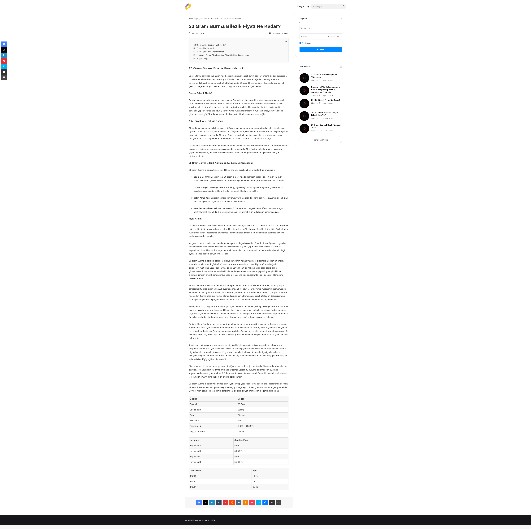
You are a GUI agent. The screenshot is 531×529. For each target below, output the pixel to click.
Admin (315, 80)
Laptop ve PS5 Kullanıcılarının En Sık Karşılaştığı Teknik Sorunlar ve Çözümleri (325, 89)
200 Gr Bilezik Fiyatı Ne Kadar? (325, 100)
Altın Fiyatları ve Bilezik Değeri (210, 51)
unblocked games (192, 520)
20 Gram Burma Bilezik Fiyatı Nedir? (209, 45)
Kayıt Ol (320, 49)
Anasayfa (195, 18)
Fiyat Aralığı (202, 58)
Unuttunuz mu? (334, 37)
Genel (203, 18)
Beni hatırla (306, 43)
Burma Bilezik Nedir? (206, 48)
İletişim (300, 6)
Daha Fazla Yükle (321, 140)
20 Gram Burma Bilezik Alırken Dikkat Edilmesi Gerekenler (223, 55)
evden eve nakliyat (208, 520)
